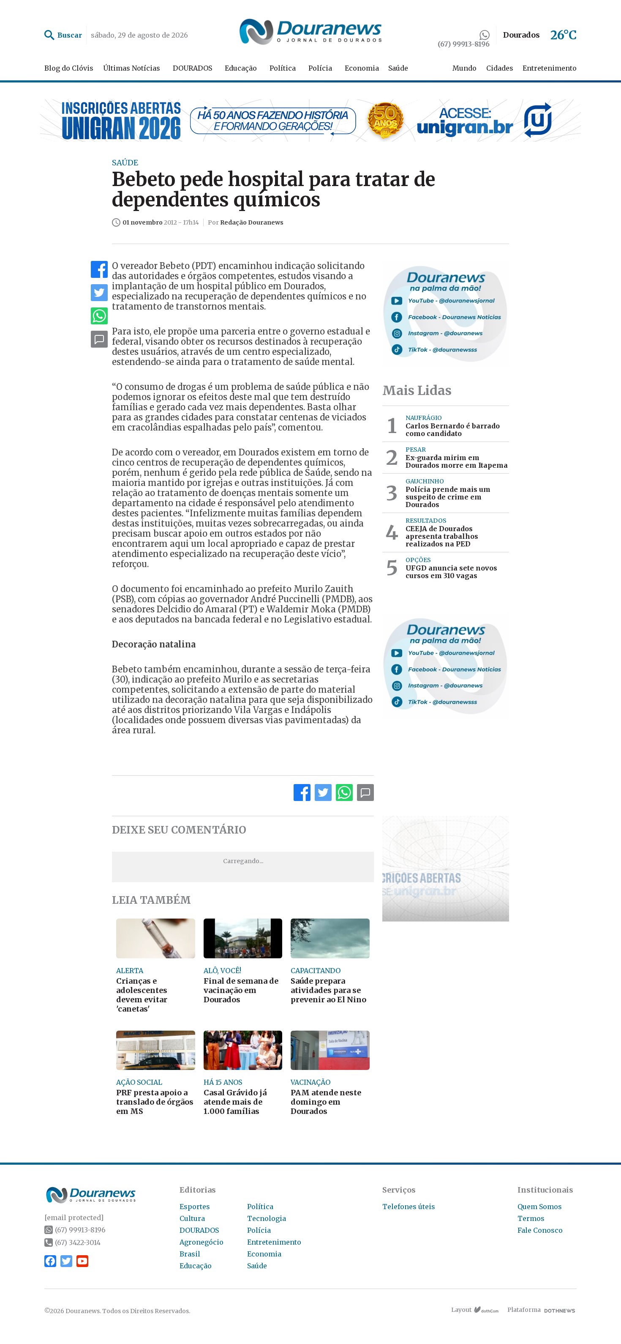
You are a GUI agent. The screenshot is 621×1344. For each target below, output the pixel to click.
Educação (241, 68)
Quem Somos (540, 1206)
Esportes (195, 1206)
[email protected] (74, 1217)
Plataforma (524, 1310)
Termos (531, 1218)
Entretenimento (550, 68)
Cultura (192, 1218)
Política (283, 68)
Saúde (398, 68)
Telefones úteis (408, 1206)
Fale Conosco (540, 1230)
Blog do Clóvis (68, 68)
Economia (362, 68)
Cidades (499, 68)
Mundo (464, 68)
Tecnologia (266, 1218)
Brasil (190, 1254)
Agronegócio (201, 1242)
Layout (461, 1310)
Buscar (69, 35)
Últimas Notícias (131, 68)
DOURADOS (192, 68)
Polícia (320, 68)
